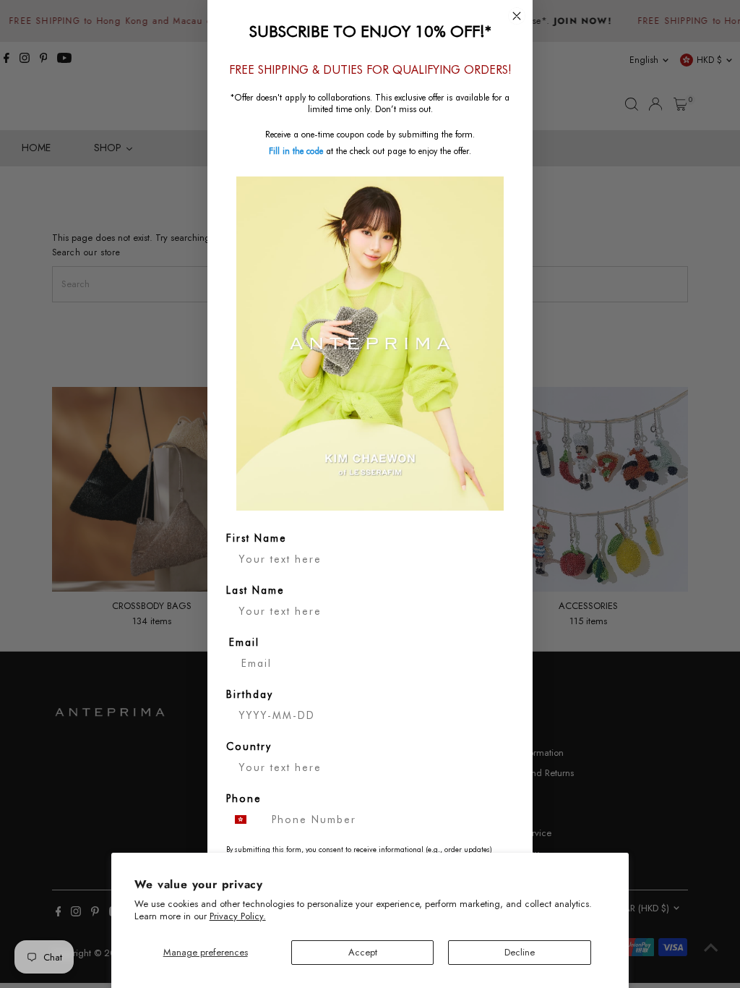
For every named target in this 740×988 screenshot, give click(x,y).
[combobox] (245, 819)
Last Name (255, 590)
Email (244, 642)
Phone (244, 798)
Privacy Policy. (238, 916)
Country (249, 746)
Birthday (249, 694)
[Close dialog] (516, 16)
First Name (256, 538)
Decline (519, 952)
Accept (362, 952)
